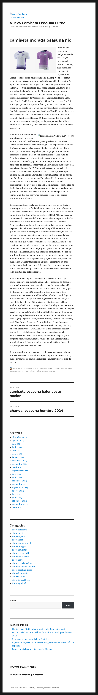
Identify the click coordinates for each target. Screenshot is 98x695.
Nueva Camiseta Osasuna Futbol (38, 23)
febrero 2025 (18, 457)
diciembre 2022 (19, 501)
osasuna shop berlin (23, 371)
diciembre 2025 (19, 437)
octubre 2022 (18, 507)
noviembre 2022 (20, 504)
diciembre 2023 (19, 481)
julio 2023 (16, 494)
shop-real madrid (20, 553)
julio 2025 (17, 444)
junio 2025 (17, 447)
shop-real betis (19, 550)
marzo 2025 (17, 454)
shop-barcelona (19, 530)
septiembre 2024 (20, 471)
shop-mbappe (19, 546)
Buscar (13, 600)
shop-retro (17, 560)
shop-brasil (17, 533)
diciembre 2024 (19, 460)
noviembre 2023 (19, 484)
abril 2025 (17, 450)
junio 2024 (17, 477)
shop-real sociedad (21, 556)
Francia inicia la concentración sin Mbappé (32, 649)
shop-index (17, 540)
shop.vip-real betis (21, 580)
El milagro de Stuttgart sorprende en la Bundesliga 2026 (38, 629)
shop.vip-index (19, 576)
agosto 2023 (18, 491)
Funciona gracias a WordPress (47, 688)
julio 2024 (17, 474)
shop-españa (18, 536)
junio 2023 (17, 497)
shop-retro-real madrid (23, 566)
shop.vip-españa (20, 573)
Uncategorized (46, 368)
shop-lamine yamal (21, 543)
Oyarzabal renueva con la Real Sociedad (30, 639)
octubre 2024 (18, 467)
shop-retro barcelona (22, 563)
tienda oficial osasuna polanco (43, 371)
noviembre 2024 (20, 464)
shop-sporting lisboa (22, 570)
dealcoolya (17, 368)
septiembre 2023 (20, 487)
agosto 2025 (18, 440)
